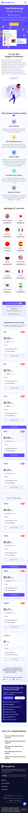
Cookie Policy (17, 811)
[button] (14, 736)
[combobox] (10, 345)
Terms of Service (17, 802)
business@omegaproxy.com (18, 798)
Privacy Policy (10, 802)
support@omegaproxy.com (17, 795)
